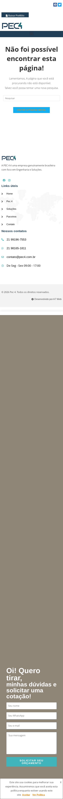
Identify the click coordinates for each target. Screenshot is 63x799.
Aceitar (26, 795)
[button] (31, 33)
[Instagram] (9, 180)
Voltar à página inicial (31, 110)
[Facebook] (4, 180)
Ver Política (38, 795)
